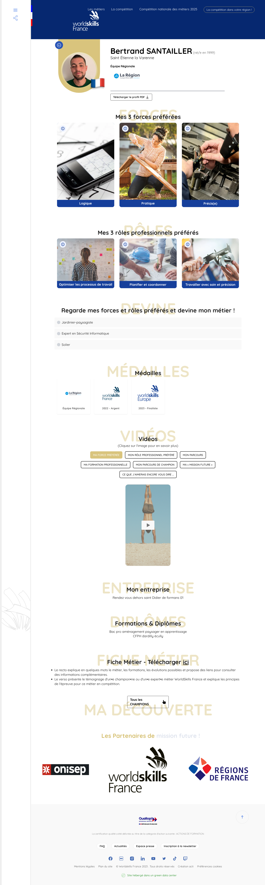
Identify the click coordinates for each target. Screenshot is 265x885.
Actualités (120, 846)
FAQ (102, 846)
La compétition (122, 9)
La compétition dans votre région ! (229, 10)
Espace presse (145, 846)
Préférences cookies (209, 866)
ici (186, 662)
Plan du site (105, 866)
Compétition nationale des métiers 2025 (168, 9)
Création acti (186, 866)
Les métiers (96, 9)
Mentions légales (84, 866)
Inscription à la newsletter (180, 846)
